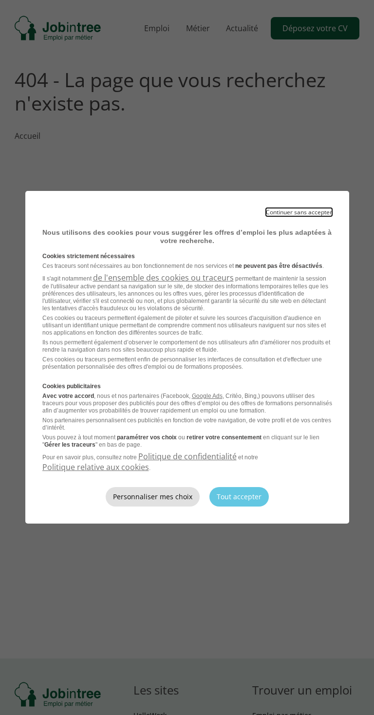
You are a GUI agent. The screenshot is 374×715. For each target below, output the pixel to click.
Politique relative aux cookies (95, 467)
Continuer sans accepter (299, 212)
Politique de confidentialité (187, 456)
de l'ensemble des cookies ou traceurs (163, 277)
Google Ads (207, 396)
